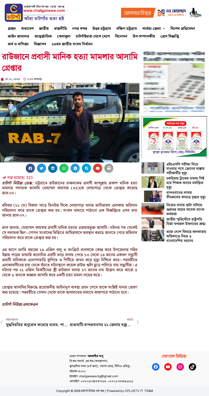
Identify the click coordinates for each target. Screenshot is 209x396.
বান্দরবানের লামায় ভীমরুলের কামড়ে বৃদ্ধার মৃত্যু (186, 195)
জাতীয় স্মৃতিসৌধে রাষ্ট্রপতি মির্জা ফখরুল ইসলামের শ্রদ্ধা (186, 221)
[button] (163, 29)
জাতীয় (44, 29)
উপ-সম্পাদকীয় (144, 36)
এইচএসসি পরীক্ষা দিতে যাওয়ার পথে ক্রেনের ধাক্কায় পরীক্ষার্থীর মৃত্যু (185, 168)
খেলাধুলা (63, 36)
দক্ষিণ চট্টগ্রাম (126, 29)
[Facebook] (155, 367)
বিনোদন (121, 36)
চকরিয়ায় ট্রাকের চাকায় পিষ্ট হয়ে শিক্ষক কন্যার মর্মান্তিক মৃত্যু (185, 182)
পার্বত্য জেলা (151, 29)
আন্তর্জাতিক (43, 36)
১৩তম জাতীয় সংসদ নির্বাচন (72, 44)
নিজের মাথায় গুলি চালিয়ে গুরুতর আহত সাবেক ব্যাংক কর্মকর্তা (185, 209)
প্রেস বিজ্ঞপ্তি (169, 36)
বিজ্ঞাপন (40, 44)
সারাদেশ (27, 29)
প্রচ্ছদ (12, 29)
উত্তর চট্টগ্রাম (101, 29)
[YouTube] (168, 367)
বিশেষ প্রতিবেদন (182, 29)
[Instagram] (180, 367)
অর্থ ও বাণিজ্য (18, 44)
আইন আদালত (18, 36)
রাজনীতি (60, 29)
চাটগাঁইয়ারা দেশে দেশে (93, 36)
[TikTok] (192, 367)
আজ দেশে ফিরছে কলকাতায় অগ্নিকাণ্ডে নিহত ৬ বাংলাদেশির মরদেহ (186, 236)
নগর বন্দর (79, 29)
